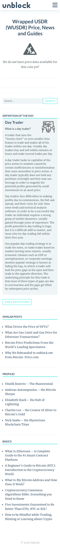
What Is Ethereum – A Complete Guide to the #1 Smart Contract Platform (27, 455)
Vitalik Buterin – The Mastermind (29, 384)
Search (50, 101)
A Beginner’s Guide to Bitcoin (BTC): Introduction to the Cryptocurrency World (30, 470)
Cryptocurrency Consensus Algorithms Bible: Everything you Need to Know (28, 494)
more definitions (17, 302)
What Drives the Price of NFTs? (26, 327)
